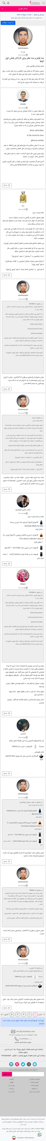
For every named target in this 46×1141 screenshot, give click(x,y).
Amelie (23, 104)
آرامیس (23, 733)
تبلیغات (11, 1079)
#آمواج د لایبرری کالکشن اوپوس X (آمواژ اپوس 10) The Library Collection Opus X (23, 537)
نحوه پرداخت (34, 1085)
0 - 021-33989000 (25, 1039)
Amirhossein (23, 48)
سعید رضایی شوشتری (23, 509)
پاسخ (6, 185)
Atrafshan (31, 1138)
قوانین (11, 1082)
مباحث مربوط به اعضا (24, 14)
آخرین (6, 1014)
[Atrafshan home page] (35, 3)
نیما (23, 205)
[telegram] (35, 1064)
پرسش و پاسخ (39, 14)
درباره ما (11, 1089)
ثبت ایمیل (6, 1074)
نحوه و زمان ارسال (34, 1092)
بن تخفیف (34, 1089)
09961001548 (23, 1052)
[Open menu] (43, 3)
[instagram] (29, 1064)
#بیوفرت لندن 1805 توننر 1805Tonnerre (24, 554)
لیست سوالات (7, 22)
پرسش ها (11, 1085)
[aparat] (17, 1064)
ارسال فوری (23, 8)
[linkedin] (11, 1064)
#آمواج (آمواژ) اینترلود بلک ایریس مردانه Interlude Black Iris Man (26, 524)
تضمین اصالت (34, 1082)
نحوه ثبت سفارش (35, 1079)
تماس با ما (11, 1092)
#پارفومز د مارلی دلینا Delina (22, 746)
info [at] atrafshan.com (25, 1031)
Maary (23, 584)
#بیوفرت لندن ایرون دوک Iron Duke (26, 548)
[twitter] (23, 1064)
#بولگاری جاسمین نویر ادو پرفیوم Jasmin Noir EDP (24, 758)
